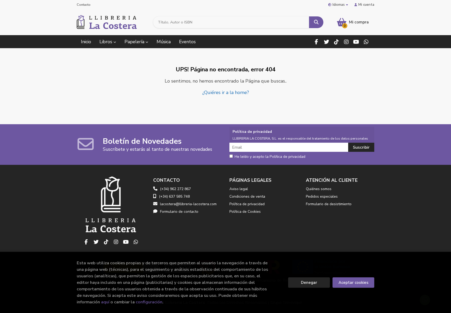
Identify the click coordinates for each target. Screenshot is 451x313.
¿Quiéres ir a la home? (225, 92)
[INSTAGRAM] (346, 41)
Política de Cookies (245, 211)
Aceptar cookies (354, 282)
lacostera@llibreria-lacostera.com (188, 204)
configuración (149, 302)
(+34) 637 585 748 (174, 196)
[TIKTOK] (336, 41)
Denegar (309, 282)
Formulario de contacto (179, 211)
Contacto (84, 4)
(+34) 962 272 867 (175, 188)
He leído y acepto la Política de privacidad (270, 156)
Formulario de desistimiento (329, 204)
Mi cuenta (366, 4)
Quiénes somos (318, 188)
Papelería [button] (135, 42)
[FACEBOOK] (316, 41)
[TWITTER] (326, 41)
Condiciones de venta (247, 196)
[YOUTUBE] (356, 41)
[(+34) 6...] (366, 41)
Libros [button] (106, 42)
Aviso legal (238, 188)
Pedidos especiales (322, 196)
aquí (105, 302)
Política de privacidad (247, 204)
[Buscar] (316, 22)
